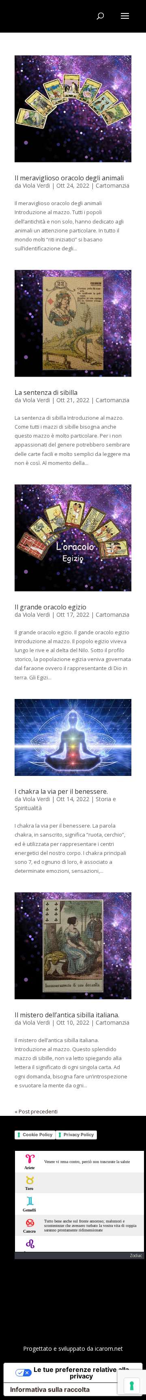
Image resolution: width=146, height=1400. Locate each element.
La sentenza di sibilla (46, 392)
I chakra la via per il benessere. (61, 791)
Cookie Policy (37, 1134)
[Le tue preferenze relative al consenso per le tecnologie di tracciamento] (132, 1385)
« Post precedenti (36, 1111)
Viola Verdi (36, 185)
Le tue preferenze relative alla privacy (81, 1372)
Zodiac (136, 1255)
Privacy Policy (79, 1134)
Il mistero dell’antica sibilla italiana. (67, 1014)
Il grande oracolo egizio (50, 607)
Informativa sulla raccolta (50, 1389)
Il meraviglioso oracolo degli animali (69, 177)
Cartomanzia (112, 185)
